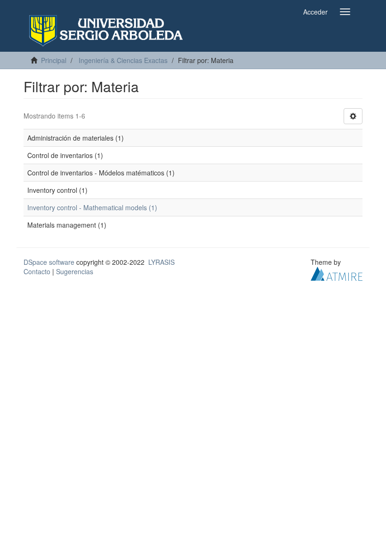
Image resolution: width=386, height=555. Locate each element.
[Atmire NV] (336, 273)
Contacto (37, 271)
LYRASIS (161, 262)
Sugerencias (74, 271)
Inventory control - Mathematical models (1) (92, 207)
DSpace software (49, 262)
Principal (53, 60)
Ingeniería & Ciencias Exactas (123, 60)
